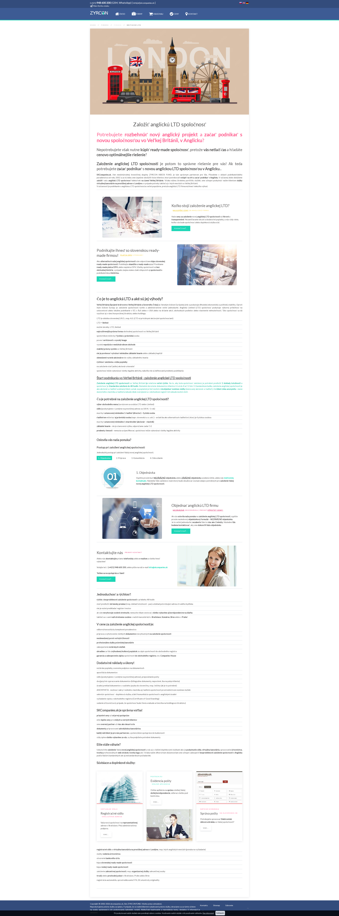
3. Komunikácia (137, 458)
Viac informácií (208, 913)
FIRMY (139, 14)
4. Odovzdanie (156, 458)
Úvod (93, 25)
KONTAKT (193, 14)
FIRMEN (105, 25)
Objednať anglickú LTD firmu (194, 505)
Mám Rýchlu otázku (101, 6)
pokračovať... (181, 228)
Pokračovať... (181, 531)
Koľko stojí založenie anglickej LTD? (200, 205)
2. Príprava (121, 458)
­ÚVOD (122, 14)
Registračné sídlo (112, 813)
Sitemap (216, 905)
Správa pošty (209, 813)
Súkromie (229, 905)
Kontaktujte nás (110, 552)
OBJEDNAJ (158, 14)
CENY (176, 14)
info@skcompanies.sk (158, 567)
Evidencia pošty (161, 781)
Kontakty (204, 905)
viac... (106, 834)
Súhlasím (220, 913)
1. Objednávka (104, 458)
